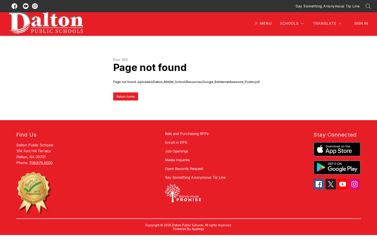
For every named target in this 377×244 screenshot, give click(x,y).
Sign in (361, 23)
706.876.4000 (41, 163)
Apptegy (198, 229)
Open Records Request (184, 168)
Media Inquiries (177, 160)
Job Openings (176, 151)
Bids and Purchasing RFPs (187, 134)
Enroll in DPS (176, 142)
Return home (126, 96)
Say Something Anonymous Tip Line (327, 6)
